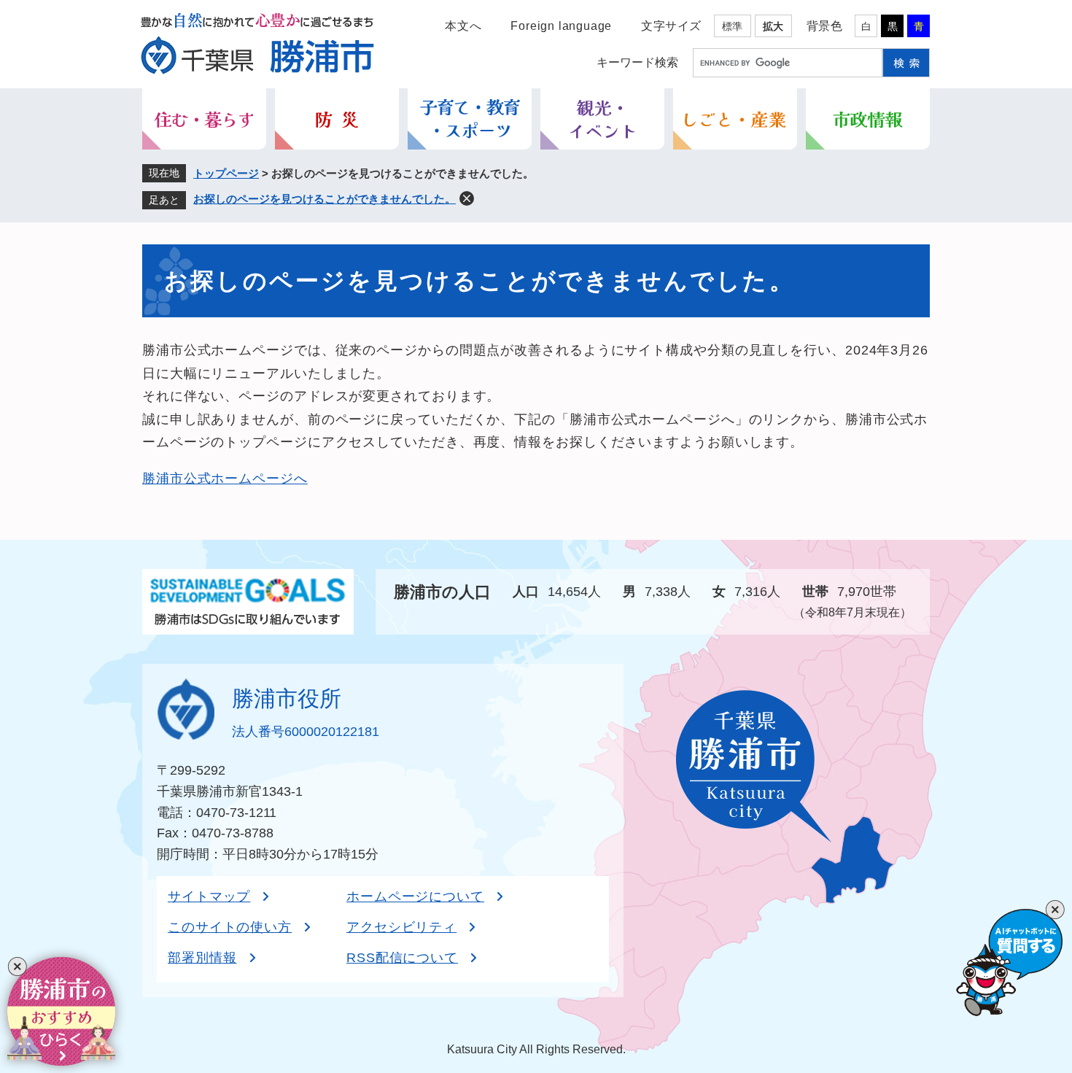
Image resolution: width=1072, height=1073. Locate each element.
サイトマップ (209, 896)
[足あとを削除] (466, 198)
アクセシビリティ (401, 927)
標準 (732, 26)
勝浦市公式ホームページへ (225, 478)
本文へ (463, 26)
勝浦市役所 (286, 698)
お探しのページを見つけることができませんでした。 (324, 199)
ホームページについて (415, 896)
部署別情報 (202, 957)
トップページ (226, 173)
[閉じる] (17, 967)
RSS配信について (402, 957)
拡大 (773, 26)
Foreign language (561, 26)
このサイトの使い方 (230, 927)
